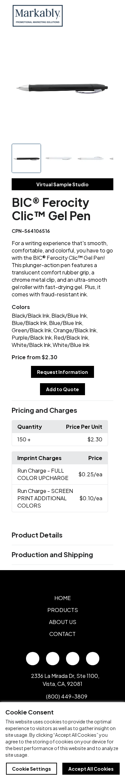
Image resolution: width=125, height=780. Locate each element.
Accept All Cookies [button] (91, 769)
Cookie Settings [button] (31, 769)
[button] (63, 410)
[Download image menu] (105, 46)
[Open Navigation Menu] (105, 16)
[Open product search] (91, 16)
